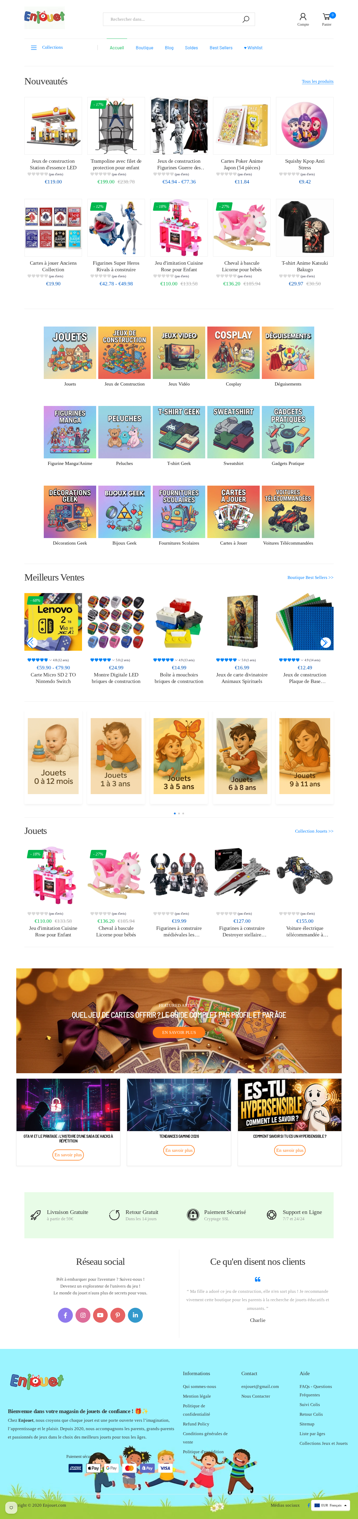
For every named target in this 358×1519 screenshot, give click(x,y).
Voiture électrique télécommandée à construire (304, 934)
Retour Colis (311, 1414)
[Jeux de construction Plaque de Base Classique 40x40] (305, 622)
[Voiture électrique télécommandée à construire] (305, 875)
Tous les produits (318, 81)
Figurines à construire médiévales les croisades (179, 934)
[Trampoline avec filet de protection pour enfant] (116, 125)
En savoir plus (179, 1032)
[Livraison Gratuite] (35, 1215)
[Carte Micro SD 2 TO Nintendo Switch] (53, 622)
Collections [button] (52, 47)
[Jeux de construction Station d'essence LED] (53, 125)
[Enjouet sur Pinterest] (117, 1315)
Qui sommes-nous (199, 1386)
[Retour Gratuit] (114, 1215)
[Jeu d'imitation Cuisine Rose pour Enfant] (179, 227)
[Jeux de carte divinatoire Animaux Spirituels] (242, 622)
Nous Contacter (255, 1396)
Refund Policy (196, 1424)
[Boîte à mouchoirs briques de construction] (179, 622)
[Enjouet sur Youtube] (100, 1315)
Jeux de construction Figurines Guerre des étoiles (179, 167)
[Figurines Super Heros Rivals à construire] (116, 227)
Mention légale (197, 1396)
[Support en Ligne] (271, 1215)
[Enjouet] (53, 756)
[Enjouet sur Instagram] (82, 1315)
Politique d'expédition (203, 1451)
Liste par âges (312, 1433)
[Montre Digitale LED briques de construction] (116, 622)
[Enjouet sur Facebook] (65, 1315)
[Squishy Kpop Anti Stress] (304, 125)
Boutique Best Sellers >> (311, 577)
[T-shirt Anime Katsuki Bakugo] (304, 227)
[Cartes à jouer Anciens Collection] (53, 227)
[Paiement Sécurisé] (193, 1215)
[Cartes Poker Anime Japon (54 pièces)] (241, 125)
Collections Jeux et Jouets (324, 1443)
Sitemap (307, 1424)
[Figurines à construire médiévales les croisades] (179, 875)
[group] (53, 174)
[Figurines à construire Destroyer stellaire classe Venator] (242, 875)
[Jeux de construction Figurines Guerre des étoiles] (179, 125)
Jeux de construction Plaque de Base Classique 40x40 (304, 681)
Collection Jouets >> (314, 831)
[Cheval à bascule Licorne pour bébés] (241, 227)
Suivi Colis (310, 1404)
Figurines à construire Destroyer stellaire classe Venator (242, 934)
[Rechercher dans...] (246, 19)
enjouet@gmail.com (260, 1386)
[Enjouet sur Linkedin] (135, 1315)
